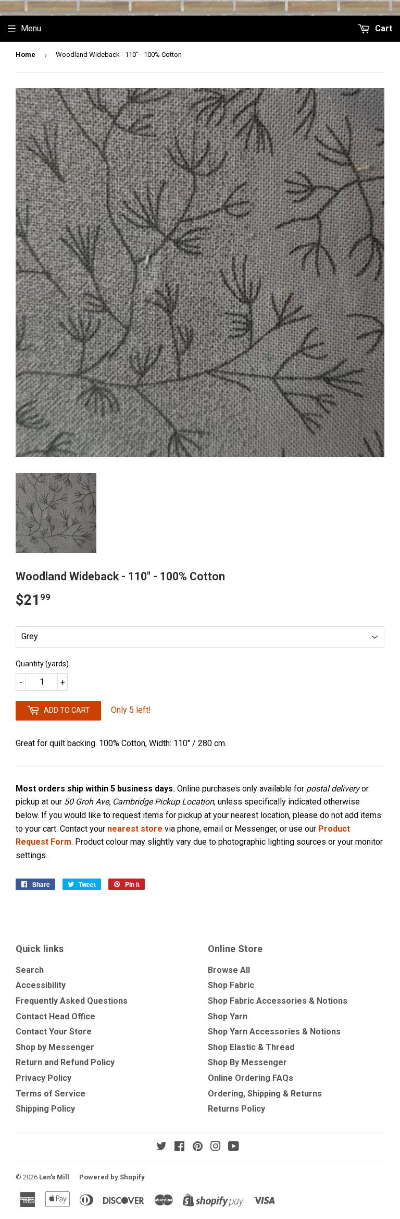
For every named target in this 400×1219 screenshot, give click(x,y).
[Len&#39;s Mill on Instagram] (215, 1147)
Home (25, 54)
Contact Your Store (54, 1032)
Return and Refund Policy (65, 1062)
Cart (382, 28)
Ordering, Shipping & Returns (265, 1094)
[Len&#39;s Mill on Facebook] (179, 1147)
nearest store (134, 829)
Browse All (229, 970)
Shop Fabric (231, 985)
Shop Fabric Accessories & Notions (277, 1001)
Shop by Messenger (55, 1047)
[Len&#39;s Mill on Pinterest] (197, 1147)
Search (30, 970)
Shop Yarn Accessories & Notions (274, 1032)
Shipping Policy (45, 1109)
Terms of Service (50, 1094)
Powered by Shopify (112, 1177)
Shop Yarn (227, 1016)
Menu (31, 28)
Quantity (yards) (42, 664)
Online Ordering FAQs (250, 1078)
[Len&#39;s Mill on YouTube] (233, 1147)
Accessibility (41, 985)
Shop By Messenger (247, 1062)
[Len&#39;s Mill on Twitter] (161, 1147)
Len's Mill (54, 1177)
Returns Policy (236, 1109)
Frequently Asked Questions (72, 1001)
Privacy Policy (43, 1078)
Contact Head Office (55, 1016)
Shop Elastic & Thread (251, 1047)
